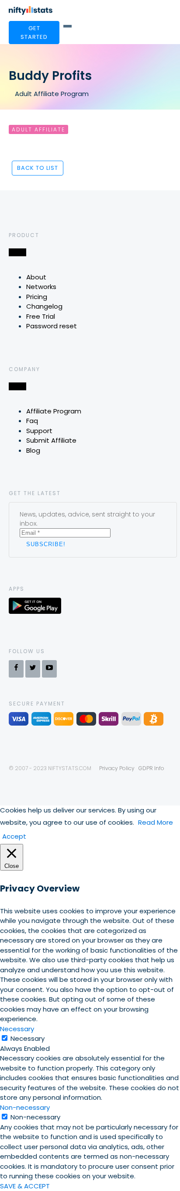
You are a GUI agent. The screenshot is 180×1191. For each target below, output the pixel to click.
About (36, 277)
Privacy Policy (117, 768)
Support (39, 430)
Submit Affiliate (51, 440)
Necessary (27, 1038)
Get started (34, 32)
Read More (155, 822)
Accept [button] (14, 836)
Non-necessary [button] (25, 1107)
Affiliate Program (53, 411)
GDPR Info (151, 768)
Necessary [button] (17, 1028)
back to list (37, 168)
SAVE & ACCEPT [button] (25, 1186)
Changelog (44, 306)
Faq (32, 420)
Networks (41, 286)
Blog (33, 450)
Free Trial (40, 316)
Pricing (36, 296)
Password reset (51, 325)
